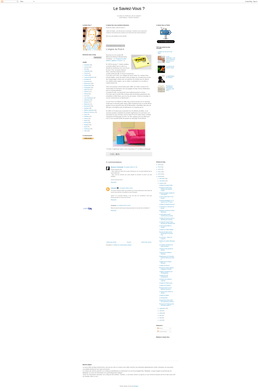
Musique (86, 108)
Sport (85, 126)
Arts (85, 69)
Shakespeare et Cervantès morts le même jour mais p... (166, 258)
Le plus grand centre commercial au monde (166, 215)
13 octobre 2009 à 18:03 (126, 188)
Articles (161, 328)
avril (160, 320)
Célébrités (87, 71)
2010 (159, 174)
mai (160, 317)
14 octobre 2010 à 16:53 (123, 205)
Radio (85, 120)
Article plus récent (111, 242)
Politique (86, 116)
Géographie (87, 87)
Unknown (113, 188)
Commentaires (163, 331)
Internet (86, 94)
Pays (85, 114)
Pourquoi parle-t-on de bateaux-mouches (165, 288)
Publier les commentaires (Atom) (122, 245)
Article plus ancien (146, 242)
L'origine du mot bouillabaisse (163, 276)
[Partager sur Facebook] (117, 154)
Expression (87, 83)
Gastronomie (87, 85)
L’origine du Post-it (164, 265)
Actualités (86, 65)
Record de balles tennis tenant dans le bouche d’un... (166, 233)
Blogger (136, 386)
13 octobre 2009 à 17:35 (130, 167)
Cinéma (86, 75)
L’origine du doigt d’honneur (167, 204)
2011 (159, 171)
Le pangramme (163, 298)
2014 (159, 164)
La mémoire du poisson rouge (170, 67)
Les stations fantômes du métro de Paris (166, 245)
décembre (162, 178)
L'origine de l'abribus (165, 285)
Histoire (86, 91)
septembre (162, 308)
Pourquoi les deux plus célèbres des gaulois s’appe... (165, 189)
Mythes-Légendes (89, 110)
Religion (86, 124)
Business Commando (117, 167)
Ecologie (86, 79)
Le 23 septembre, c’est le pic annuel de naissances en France (170, 59)
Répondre (113, 182)
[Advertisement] (129, 252)
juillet (161, 313)
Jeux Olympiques (89, 98)
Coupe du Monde (89, 77)
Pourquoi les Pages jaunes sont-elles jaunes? (166, 304)
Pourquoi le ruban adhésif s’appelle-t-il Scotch (166, 268)
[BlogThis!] (113, 154)
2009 (159, 176)
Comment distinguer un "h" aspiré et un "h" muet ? (166, 201)
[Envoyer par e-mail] (111, 154)
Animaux (86, 67)
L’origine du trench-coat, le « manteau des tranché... (167, 219)
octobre (161, 183)
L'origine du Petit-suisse (165, 283)
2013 (159, 167)
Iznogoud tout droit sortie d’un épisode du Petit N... (166, 300)
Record (86, 122)
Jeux (85, 96)
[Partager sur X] (115, 154)
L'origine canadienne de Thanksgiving (166, 272)
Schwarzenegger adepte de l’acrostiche (166, 193)
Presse (86, 118)
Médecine (87, 104)
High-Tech (87, 89)
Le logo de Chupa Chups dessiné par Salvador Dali (167, 222)
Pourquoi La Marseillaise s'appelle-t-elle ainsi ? (170, 88)
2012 (159, 169)
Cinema (86, 73)
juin (160, 315)
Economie (87, 81)
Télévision (87, 129)
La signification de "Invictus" (170, 76)
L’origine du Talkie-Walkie (166, 229)
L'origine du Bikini (164, 295)
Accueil (129, 242)
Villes (85, 131)
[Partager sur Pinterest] (119, 154)
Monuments (87, 106)
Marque (86, 102)
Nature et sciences (89, 112)
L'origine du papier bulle (166, 185)
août (160, 310)
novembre (162, 181)
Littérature (87, 100)
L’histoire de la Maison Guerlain (165, 253)
